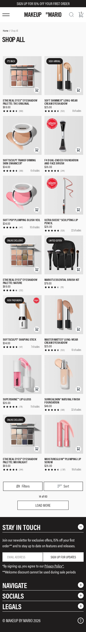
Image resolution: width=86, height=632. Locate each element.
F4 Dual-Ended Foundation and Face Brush (61, 161)
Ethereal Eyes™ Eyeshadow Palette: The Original (20, 102)
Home (5, 30)
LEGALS (12, 606)
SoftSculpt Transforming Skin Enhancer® (19, 161)
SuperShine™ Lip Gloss (17, 399)
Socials (13, 595)
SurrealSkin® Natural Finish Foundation (62, 400)
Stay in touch (21, 527)
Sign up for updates (63, 556)
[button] (37, 90)
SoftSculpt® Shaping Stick (19, 339)
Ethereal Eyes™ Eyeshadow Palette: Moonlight (20, 460)
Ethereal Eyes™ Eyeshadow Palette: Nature (20, 281)
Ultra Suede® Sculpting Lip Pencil (61, 221)
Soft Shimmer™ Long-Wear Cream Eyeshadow (60, 102)
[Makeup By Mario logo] (43, 14)
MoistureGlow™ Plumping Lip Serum (62, 460)
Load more (43, 505)
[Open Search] (71, 14)
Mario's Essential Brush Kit (61, 279)
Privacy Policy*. (54, 566)
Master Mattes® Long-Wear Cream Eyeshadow (61, 341)
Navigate (14, 585)
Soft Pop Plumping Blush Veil (21, 219)
